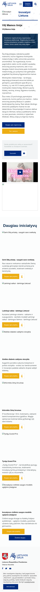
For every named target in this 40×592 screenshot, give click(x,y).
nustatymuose (29, 582)
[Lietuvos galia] (10, 4)
